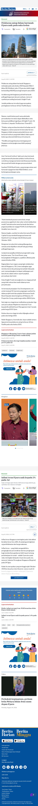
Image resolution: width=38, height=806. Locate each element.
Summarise (7, 29)
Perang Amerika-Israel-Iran (23, 625)
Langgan (4, 760)
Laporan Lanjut (19, 577)
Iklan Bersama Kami (7, 762)
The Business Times (7, 791)
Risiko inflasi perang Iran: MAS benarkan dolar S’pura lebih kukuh (18, 609)
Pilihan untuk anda (7, 178)
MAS (9, 625)
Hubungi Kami (5, 745)
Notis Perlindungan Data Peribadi (11, 752)
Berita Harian (5, 795)
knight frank (19, 350)
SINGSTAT (4, 628)
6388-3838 (5, 774)
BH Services (5, 756)
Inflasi (3, 625)
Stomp (3, 798)
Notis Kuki (5, 754)
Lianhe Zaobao (6, 793)
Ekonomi (4, 19)
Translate (17, 29)
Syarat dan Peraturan (7, 749)
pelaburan (4, 350)
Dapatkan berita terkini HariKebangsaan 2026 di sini (21, 13)
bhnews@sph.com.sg (11, 783)
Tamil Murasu (5, 797)
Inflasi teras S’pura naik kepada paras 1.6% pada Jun (18, 616)
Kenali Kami (5, 747)
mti (13, 625)
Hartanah (12, 350)
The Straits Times (7, 789)
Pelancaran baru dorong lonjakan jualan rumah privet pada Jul (18, 341)
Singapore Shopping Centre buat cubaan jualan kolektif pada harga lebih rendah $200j (18, 334)
